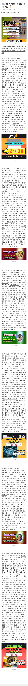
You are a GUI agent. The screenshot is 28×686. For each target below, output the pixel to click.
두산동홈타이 (7, 79)
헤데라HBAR (6, 303)
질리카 (19, 87)
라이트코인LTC (19, 207)
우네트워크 (18, 592)
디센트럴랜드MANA (18, 478)
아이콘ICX (20, 64)
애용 (13, 123)
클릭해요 (14, 392)
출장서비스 (7, 179)
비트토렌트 (7, 521)
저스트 (12, 525)
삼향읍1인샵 (16, 617)
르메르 (8, 490)
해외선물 (11, 103)
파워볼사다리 (14, 311)
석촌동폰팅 (16, 604)
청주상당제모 (11, 221)
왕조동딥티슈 (15, 431)
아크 (12, 368)
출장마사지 (13, 83)
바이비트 (12, 276)
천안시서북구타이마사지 (10, 399)
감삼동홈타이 (15, 246)
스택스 (7, 631)
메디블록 (18, 203)
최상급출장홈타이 (15, 272)
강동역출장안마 (17, 576)
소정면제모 (11, 329)
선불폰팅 (15, 360)
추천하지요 (18, 382)
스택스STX (12, 419)
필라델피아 (6, 513)
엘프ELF (5, 376)
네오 (18, 238)
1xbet (5, 380)
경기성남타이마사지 (12, 132)
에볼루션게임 (11, 517)
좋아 (5, 637)
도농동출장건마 (14, 284)
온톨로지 (13, 568)
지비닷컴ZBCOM (12, 388)
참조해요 (15, 572)
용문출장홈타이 (10, 529)
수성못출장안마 (7, 289)
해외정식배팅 (8, 411)
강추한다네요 (7, 99)
